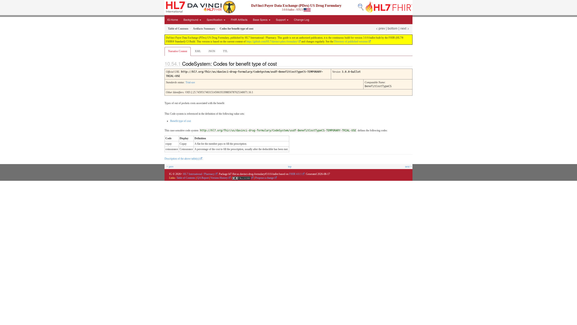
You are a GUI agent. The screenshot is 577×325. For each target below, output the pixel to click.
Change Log (301, 19)
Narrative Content (177, 51)
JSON (211, 51)
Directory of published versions (351, 41)
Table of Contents (185, 177)
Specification (215, 19)
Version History (219, 177)
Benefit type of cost (180, 121)
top (289, 166)
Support (281, 19)
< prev (380, 28)
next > (404, 28)
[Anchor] (280, 63)
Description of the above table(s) (182, 158)
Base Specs (260, 19)
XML (198, 51)
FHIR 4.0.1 (295, 174)
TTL (225, 51)
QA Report (203, 177)
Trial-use (190, 82)
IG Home (172, 19)
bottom (393, 28)
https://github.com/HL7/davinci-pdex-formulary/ (272, 41)
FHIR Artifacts (239, 19)
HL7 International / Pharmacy (199, 174)
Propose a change (264, 177)
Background (191, 19)
